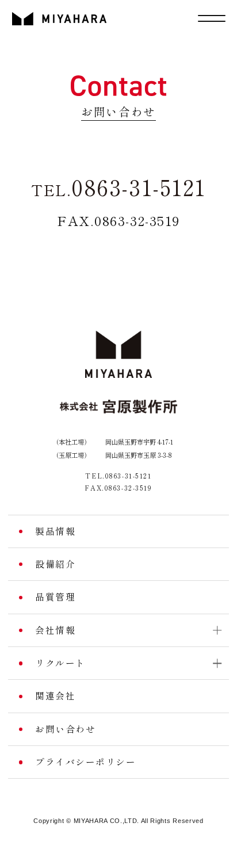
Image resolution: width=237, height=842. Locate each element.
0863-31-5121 (118, 188)
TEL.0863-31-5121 (118, 476)
